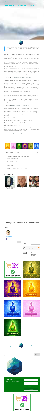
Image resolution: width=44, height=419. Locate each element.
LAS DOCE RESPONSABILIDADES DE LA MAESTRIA (17, 167)
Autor (8, 170)
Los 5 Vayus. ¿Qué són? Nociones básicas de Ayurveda (17, 168)
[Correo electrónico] (7, 239)
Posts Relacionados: (13, 153)
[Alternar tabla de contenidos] (37, 152)
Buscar (19, 242)
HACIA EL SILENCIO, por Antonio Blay (14, 165)
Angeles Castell (18, 415)
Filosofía (6, 1)
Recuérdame (34, 252)
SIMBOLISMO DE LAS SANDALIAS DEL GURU (15, 164)
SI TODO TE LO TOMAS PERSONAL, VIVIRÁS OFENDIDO (18, 156)
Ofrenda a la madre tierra (11, 159)
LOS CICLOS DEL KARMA (12, 161)
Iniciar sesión (31, 389)
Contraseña (25, 245)
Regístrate (33, 257)
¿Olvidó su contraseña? (27, 386)
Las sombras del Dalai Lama (12, 162)
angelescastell (9, 236)
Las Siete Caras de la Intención (12, 158)
